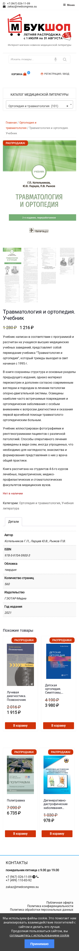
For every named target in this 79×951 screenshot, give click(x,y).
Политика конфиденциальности (50, 906)
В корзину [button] (20, 725)
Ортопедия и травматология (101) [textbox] (38, 106)
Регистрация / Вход (56, 74)
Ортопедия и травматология (39, 503)
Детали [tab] (13, 521)
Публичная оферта (59, 902)
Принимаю (39, 943)
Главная (11, 122)
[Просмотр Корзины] (25, 74)
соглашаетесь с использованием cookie (39, 935)
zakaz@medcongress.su (22, 887)
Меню (71, 5)
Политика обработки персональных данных (41, 909)
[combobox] (39, 104)
